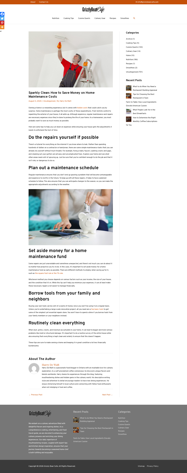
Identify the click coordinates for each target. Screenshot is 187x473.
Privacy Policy (152, 466)
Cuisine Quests (84, 18)
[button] (134, 18)
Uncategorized (49, 101)
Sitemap (141, 466)
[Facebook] (2, 14)
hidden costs (82, 108)
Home (128, 55)
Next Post (107, 395)
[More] (2, 27)
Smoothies (124, 18)
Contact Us (43, 2)
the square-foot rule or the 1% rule (49, 273)
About (32, 2)
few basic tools (97, 309)
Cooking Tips (69, 18)
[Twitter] (2, 18)
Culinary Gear (99, 18)
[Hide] (1, 31)
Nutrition (55, 18)
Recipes (113, 18)
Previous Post (35, 395)
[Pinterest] (2, 23)
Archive (129, 39)
